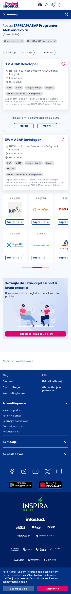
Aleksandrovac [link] (24, 361)
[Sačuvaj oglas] (63, 64)
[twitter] (47, 472)
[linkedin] (59, 472)
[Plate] (53, 5)
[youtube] (35, 472)
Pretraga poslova (12, 410)
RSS (44, 375)
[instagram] (23, 472)
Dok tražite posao (13, 426)
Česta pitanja (11, 387)
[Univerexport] (29, 246)
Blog (5, 375)
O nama (8, 381)
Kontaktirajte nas (14, 393)
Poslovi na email (12, 415)
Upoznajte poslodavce (15, 421)
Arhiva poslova (11, 431)
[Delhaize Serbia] (55, 210)
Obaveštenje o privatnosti (51, 389)
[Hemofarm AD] (29, 210)
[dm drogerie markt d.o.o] (55, 246)
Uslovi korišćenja (52, 381)
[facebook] (12, 472)
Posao (6, 361)
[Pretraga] (46, 5)
